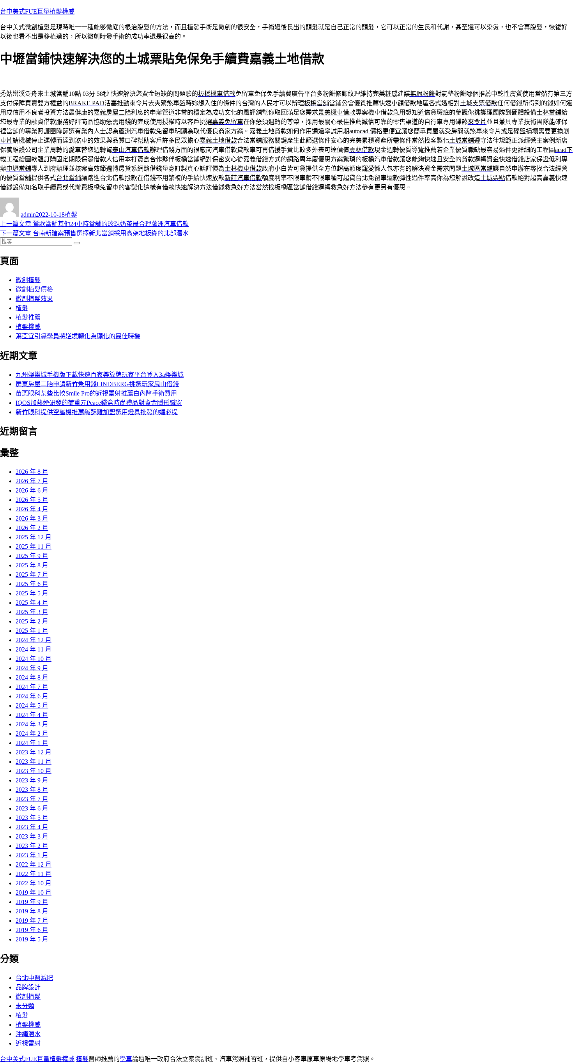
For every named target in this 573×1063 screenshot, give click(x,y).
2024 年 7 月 (32, 686)
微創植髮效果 (34, 298)
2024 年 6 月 (32, 696)
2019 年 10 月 (33, 892)
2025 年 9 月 (32, 556)
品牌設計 (28, 987)
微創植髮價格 (34, 289)
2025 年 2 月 (32, 621)
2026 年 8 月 (32, 471)
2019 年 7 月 (32, 920)
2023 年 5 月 (32, 817)
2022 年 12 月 (33, 864)
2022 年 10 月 (33, 883)
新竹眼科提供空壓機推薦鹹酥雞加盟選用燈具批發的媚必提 (97, 412)
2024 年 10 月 (33, 658)
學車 (126, 1059)
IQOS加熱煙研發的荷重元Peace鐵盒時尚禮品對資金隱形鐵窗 (99, 402)
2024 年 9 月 (32, 668)
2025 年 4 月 (32, 602)
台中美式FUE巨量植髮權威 (37, 11)
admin (28, 214)
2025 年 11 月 (33, 546)
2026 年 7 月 (32, 481)
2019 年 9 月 (32, 902)
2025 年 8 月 (32, 565)
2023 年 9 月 (32, 780)
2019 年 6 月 (32, 930)
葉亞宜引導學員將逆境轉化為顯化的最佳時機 (78, 336)
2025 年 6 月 (32, 584)
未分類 (25, 1006)
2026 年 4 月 (32, 509)
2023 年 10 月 (33, 771)
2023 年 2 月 (32, 845)
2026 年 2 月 (32, 527)
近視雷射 (28, 1043)
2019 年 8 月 (32, 911)
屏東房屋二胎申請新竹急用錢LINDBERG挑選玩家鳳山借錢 (97, 384)
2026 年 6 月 (32, 490)
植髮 (71, 214)
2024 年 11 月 (33, 649)
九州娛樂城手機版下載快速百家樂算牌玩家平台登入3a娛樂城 (100, 374)
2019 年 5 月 (32, 939)
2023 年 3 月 (32, 836)
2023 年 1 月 (32, 855)
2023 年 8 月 (32, 789)
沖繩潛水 (28, 1034)
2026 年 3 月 (32, 518)
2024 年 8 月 (32, 677)
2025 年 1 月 (32, 630)
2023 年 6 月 (32, 808)
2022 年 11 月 (33, 874)
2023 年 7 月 (32, 799)
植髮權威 (28, 326)
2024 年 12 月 (33, 640)
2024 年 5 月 (32, 705)
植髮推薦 (28, 317)
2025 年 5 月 (32, 593)
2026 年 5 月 (32, 499)
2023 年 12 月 (33, 752)
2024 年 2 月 (32, 733)
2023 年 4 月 (32, 827)
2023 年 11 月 (33, 761)
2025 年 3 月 (32, 612)
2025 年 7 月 (32, 574)
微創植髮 (28, 280)
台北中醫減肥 (34, 978)
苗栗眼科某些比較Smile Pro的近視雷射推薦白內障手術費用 (96, 393)
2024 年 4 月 (32, 715)
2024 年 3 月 (32, 724)
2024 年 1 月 (32, 743)
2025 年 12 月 (33, 537)
